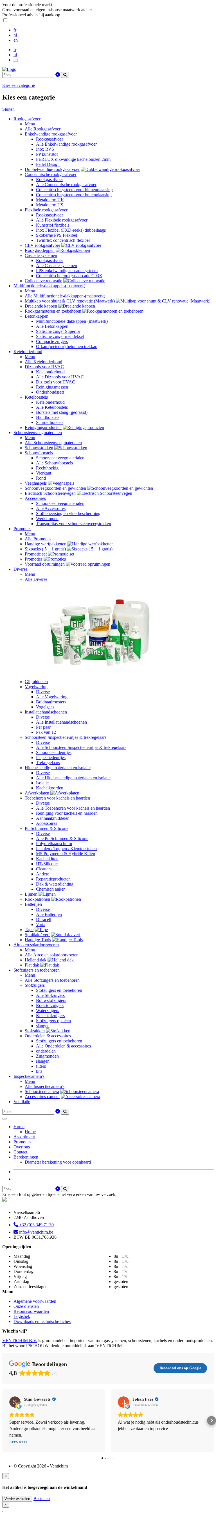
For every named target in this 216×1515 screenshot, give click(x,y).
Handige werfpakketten (45, 543)
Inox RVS (45, 149)
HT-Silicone (47, 863)
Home (19, 1126)
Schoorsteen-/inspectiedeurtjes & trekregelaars (65, 737)
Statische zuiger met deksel (60, 336)
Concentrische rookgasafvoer (50, 174)
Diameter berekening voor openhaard (58, 1162)
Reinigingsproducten (43, 427)
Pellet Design (48, 164)
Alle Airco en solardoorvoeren (51, 954)
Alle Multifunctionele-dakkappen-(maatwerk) (65, 295)
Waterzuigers (47, 1010)
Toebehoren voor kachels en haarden (57, 798)
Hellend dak (35, 960)
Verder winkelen (17, 1499)
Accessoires (35, 498)
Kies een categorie (18, 85)
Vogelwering (36, 686)
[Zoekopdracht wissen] (57, 74)
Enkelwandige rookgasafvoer (51, 134)
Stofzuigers (35, 985)
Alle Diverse (36, 579)
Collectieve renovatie (43, 280)
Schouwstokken (39, 447)
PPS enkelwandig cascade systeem (67, 270)
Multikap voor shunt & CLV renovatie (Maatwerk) (70, 301)
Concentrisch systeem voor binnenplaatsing (74, 189)
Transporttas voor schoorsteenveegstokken (73, 523)
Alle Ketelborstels (52, 407)
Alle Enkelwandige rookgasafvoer (66, 144)
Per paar (43, 727)
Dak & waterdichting (54, 884)
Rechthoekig (47, 468)
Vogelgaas (45, 707)
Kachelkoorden (49, 787)
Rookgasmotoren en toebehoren (53, 311)
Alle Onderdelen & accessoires (63, 1046)
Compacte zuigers (52, 341)
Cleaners (43, 868)
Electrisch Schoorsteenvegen (50, 493)
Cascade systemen (41, 255)
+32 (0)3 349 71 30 (36, 1224)
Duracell (43, 919)
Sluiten (8, 109)
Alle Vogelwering (52, 696)
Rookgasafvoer (27, 118)
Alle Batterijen (49, 914)
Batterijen (33, 904)
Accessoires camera (42, 1096)
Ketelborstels (36, 397)
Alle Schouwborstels (54, 462)
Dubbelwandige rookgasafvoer (52, 169)
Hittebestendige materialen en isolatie (58, 767)
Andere (42, 873)
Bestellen (41, 1498)
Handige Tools (38, 939)
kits (39, 1071)
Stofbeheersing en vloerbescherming (68, 513)
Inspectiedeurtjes (51, 757)
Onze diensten (26, 1306)
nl (15, 35)
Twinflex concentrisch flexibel (63, 240)
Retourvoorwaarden (31, 1311)
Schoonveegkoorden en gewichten (55, 488)
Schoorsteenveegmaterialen (38, 432)
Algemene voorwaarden (35, 1301)
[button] (4, 1420)
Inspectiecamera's (29, 1076)
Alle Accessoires (51, 508)
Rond (41, 478)
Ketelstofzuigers (50, 1015)
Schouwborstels (39, 452)
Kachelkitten (47, 858)
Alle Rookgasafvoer (42, 129)
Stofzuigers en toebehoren (37, 970)
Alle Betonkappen (52, 326)
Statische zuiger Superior (58, 331)
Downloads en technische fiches (42, 1321)
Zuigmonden (47, 1056)
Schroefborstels (49, 422)
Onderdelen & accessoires (48, 1035)
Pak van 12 (46, 732)
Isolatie (42, 782)
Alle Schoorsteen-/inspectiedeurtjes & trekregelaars (81, 747)
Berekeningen (26, 1157)
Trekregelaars (48, 762)
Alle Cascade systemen (56, 265)
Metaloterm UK (50, 199)
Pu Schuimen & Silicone (46, 828)
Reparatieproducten (53, 879)
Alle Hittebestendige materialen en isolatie (73, 777)
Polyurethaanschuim (54, 843)
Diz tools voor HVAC (44, 366)
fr (15, 30)
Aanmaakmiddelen (52, 818)
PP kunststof (47, 154)
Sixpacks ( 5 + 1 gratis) (45, 549)
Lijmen (31, 894)
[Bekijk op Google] (15, 1402)
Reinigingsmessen (52, 387)
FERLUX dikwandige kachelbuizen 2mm (73, 159)
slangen (43, 1025)
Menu (30, 123)
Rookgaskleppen (40, 250)
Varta (40, 924)
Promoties (22, 528)
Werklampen (47, 518)
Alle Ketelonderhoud (43, 361)
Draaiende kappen (41, 306)
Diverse (20, 569)
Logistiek (22, 1316)
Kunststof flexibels (52, 225)
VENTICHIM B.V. (19, 1340)
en (16, 40)
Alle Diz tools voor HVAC (60, 376)
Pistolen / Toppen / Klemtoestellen (66, 848)
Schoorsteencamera (42, 1091)
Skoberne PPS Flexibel (56, 235)
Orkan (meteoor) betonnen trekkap (66, 346)
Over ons (22, 1146)
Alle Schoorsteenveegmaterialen (53, 442)
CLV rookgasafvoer (42, 245)
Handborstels (47, 417)
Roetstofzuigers (50, 1005)
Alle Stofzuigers (50, 995)
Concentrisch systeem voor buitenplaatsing (74, 194)
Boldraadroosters (51, 701)
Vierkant (43, 473)
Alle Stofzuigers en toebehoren (52, 980)
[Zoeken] (65, 75)
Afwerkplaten (37, 793)
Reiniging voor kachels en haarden (67, 813)
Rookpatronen (37, 899)
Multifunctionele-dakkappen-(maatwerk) (49, 285)
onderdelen (46, 1051)
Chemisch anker (50, 889)
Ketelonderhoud (28, 351)
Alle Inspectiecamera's (44, 1086)
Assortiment (24, 1136)
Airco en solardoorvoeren (36, 944)
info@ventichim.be (35, 1232)
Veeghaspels (36, 483)
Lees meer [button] (18, 1441)
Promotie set (36, 554)
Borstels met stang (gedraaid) (61, 412)
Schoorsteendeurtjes (53, 752)
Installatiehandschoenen (46, 712)
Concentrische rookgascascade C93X (69, 275)
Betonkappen (36, 316)
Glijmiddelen (36, 681)
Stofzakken (35, 1030)
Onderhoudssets (50, 392)
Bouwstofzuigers (51, 1000)
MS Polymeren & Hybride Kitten (65, 853)
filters (41, 1066)
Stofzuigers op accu (53, 1020)
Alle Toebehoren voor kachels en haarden (73, 808)
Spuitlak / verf (37, 934)
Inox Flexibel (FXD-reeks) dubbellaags (71, 230)
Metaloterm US (49, 204)
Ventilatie (22, 1101)
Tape (29, 929)
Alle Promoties (38, 538)
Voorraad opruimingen (45, 564)
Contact (20, 1152)
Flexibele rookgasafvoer (46, 209)
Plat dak (32, 965)
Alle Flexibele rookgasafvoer (61, 220)
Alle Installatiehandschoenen (61, 722)
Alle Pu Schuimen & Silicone (62, 838)
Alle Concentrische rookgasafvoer (66, 184)
